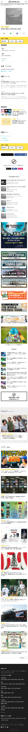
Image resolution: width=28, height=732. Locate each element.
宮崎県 (9, 708)
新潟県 (2, 688)
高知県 (5, 703)
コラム (14, 109)
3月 (2, 26)
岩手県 (9, 679)
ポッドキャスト (10, 434)
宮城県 (12, 679)
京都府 (5, 697)
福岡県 (19, 708)
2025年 (6, 718)
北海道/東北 (3, 677)
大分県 (5, 708)
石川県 (12, 688)
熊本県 (15, 708)
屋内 (3, 60)
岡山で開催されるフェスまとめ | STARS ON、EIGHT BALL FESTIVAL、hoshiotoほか (19, 122)
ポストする (7, 154)
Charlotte (16, 730)
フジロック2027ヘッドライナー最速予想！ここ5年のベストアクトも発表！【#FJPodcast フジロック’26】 (13, 471)
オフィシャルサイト (7, 136)
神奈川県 (6, 684)
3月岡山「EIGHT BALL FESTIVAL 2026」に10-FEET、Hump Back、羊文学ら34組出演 (13, 94)
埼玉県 (13, 684)
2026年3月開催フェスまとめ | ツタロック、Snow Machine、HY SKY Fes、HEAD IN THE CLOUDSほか (19, 113)
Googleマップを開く (7, 71)
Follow (9, 168)
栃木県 (23, 684)
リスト (18, 109)
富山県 (15, 688)
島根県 (9, 701)
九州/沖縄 (3, 706)
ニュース (2, 469)
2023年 (13, 718)
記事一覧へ (23, 657)
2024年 (9, 718)
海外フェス (7, 650)
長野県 (5, 688)
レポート (13, 469)
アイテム (9, 672)
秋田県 (15, 679)
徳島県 (19, 701)
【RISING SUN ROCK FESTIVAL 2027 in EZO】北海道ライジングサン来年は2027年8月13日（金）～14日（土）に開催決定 (14, 626)
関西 (2, 695)
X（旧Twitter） (5, 140)
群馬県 (19, 684)
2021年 (20, 718)
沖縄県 (12, 708)
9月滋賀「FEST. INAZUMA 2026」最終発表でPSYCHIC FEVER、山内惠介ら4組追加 (13, 497)
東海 (2, 691)
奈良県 (12, 697)
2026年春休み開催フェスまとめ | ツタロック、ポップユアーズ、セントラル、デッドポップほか (14, 82)
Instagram (4, 138)
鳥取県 (12, 701)
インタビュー (4, 434)
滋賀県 (15, 697)
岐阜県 (9, 692)
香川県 (22, 701)
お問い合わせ (21, 724)
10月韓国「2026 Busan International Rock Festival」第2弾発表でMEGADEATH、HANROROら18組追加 (14, 652)
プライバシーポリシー (14, 724)
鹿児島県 (3, 709)
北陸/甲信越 (3, 686)
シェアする (21, 154)
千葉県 (10, 684)
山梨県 (9, 688)
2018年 (6, 720)
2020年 (24, 718)
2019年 (3, 720)
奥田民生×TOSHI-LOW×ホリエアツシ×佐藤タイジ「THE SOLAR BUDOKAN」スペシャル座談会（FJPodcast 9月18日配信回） (12, 437)
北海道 (2, 679)
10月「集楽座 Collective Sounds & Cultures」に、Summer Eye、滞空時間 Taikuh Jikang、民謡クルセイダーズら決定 (14, 574)
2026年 (2, 718)
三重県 (12, 692)
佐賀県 (2, 708)
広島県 (2, 701)
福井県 (19, 688)
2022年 (17, 718)
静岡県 (2, 692)
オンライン (3, 712)
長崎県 (22, 708)
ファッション (18, 671)
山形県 (19, 679)
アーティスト (4, 672)
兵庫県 (9, 697)
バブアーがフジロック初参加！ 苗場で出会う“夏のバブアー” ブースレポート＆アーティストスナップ (14, 600)
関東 (2, 682)
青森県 (5, 679)
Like (15, 168)
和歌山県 (19, 697)
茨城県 (16, 684)
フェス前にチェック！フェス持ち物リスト (14, 344)
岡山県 (23, 4)
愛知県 (5, 692)
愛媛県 (2, 703)
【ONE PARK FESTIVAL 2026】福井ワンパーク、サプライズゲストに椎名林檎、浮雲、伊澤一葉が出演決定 (14, 548)
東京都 (2, 684)
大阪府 (2, 697)
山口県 (15, 701)
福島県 (22, 679)
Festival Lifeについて (5, 724)
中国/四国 (19, 4)
